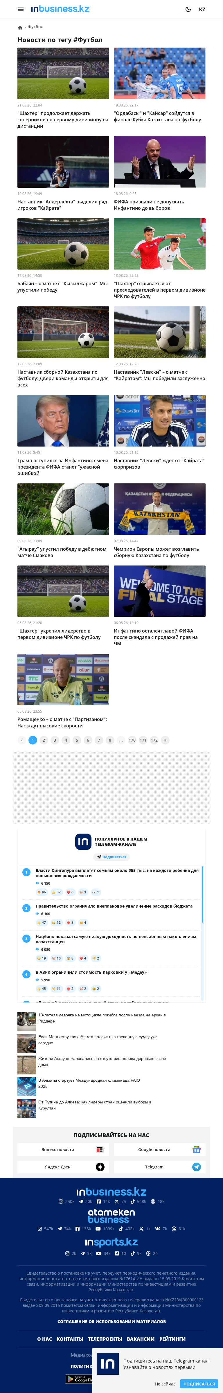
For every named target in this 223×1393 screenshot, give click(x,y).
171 (143, 740)
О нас (44, 1348)
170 (132, 740)
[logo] (104, 9)
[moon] (188, 9)
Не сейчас (165, 1384)
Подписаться (199, 1384)
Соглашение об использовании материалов (111, 1331)
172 (154, 740)
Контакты (70, 1348)
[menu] (21, 9)
